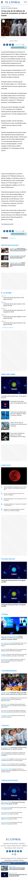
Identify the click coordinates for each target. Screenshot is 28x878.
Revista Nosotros (14, 843)
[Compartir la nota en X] (7, 45)
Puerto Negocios (9, 848)
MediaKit (24, 862)
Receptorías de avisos (22, 858)
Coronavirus (12, 238)
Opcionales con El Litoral (15, 862)
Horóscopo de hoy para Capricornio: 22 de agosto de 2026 (14, 310)
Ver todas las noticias (7, 327)
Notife (14, 848)
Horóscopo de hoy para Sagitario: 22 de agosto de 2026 (14, 316)
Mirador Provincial (16, 845)
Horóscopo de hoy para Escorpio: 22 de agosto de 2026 (14, 323)
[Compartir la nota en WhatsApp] (10, 45)
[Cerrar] (25, 47)
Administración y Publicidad (11, 860)
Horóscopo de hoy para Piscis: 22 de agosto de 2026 (13, 297)
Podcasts (9, 845)
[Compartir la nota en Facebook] (4, 45)
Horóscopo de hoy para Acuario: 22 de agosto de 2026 (14, 304)
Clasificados (22, 843)
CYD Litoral (3, 845)
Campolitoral (6, 843)
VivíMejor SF (24, 845)
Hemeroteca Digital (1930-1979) (8, 858)
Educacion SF (20, 848)
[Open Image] (3, 21)
